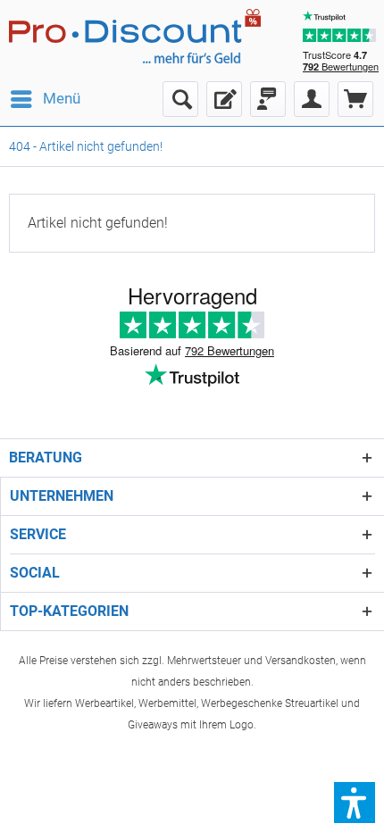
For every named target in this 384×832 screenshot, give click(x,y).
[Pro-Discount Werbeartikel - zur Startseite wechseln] (144, 36)
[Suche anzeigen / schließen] (180, 99)
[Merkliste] (224, 99)
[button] (354, 802)
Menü (61, 98)
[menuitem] (44, 99)
